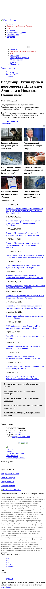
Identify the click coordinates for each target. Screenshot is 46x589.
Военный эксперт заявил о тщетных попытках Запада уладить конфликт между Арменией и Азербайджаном (24, 211)
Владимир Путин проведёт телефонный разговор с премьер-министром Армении (22, 234)
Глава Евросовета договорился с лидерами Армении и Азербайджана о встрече (23, 266)
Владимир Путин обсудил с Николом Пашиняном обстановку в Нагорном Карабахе (24, 277)
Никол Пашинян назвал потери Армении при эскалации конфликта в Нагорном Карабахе (24, 307)
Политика (10, 72)
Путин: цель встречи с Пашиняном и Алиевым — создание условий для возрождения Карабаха (25, 256)
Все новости (6, 123)
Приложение (15, 64)
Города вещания (7, 482)
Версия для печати (10, 121)
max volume (10, 567)
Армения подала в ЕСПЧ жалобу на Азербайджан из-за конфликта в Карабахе (22, 378)
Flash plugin (5, 587)
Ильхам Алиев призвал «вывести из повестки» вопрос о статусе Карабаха (25, 367)
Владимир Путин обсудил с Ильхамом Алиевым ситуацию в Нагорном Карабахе (25, 287)
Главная (4, 68)
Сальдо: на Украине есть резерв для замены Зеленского (21, 399)
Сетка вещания (13, 35)
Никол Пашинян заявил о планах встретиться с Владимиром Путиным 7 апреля (25, 297)
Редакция (11, 37)
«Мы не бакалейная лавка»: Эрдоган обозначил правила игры (23, 407)
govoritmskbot (15, 432)
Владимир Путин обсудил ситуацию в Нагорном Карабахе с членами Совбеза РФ (23, 357)
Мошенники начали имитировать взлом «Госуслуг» (19, 392)
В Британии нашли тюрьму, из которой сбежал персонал (22, 414)
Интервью (11, 30)
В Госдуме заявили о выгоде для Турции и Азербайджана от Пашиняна (23, 347)
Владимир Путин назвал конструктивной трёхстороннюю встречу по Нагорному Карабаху (22, 245)
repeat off (9, 579)
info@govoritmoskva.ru (21, 437)
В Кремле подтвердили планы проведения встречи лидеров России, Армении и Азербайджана (23, 223)
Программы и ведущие (16, 32)
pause (8, 560)
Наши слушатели (8, 486)
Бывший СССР (12, 74)
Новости (9, 24)
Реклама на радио (8, 478)
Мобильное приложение (15, 458)
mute (7, 562)
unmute (8, 564)
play (7, 558)
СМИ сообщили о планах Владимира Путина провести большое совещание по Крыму (24, 327)
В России (9, 76)
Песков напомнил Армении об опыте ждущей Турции (22, 385)
